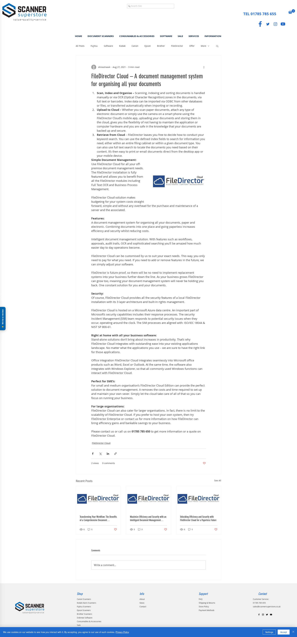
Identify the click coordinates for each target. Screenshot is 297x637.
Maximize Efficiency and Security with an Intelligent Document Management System (148, 518)
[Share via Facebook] (92, 453)
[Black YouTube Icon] (271, 614)
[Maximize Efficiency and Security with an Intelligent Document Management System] (148, 498)
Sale (79, 625)
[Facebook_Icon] (260, 24)
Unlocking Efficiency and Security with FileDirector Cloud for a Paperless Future (198, 518)
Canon (135, 45)
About (142, 599)
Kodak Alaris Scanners (86, 603)
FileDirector (177, 45)
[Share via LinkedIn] (107, 453)
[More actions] (204, 67)
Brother (161, 45)
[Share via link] (115, 453)
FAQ (200, 599)
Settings (269, 632)
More (203, 45)
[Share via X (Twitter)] (100, 453)
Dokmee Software (84, 617)
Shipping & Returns (207, 603)
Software (108, 45)
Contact (143, 606)
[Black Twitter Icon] (267, 614)
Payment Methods (206, 610)
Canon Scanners (84, 599)
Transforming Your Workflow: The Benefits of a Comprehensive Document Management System (98, 518)
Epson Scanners (84, 610)
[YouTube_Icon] (283, 24)
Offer (192, 45)
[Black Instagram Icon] (263, 614)
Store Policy (204, 606)
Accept (283, 632)
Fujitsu (94, 45)
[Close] (293, 632)
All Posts (80, 45)
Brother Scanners (84, 614)
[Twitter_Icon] (268, 24)
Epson (147, 45)
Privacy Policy (122, 632)
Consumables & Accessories (89, 621)
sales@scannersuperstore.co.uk (266, 606)
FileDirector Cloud (101, 443)
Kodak (122, 45)
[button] (291, 11)
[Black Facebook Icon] (259, 614)
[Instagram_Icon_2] (275, 24)
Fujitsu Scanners (84, 606)
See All (217, 480)
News (142, 603)
